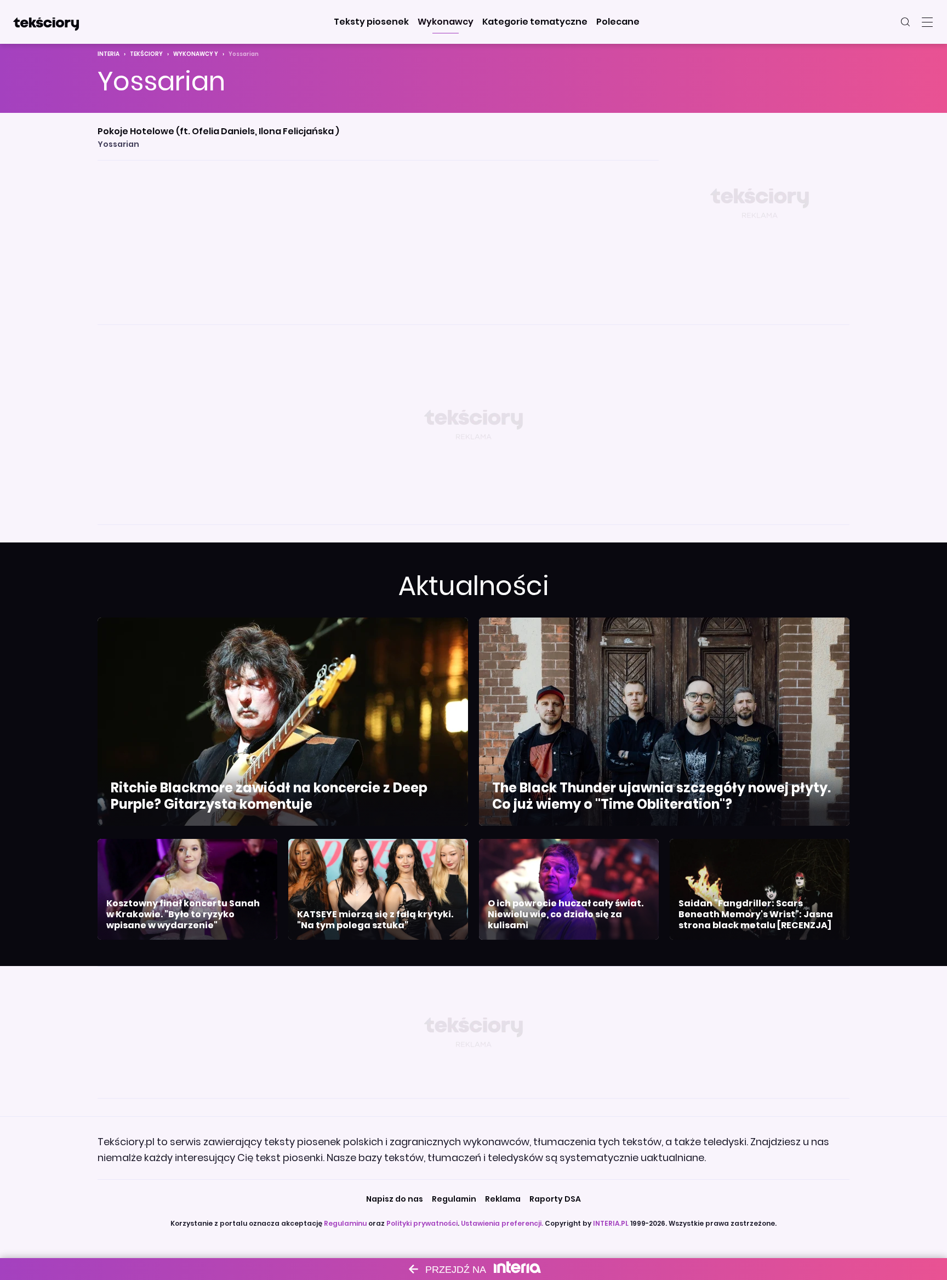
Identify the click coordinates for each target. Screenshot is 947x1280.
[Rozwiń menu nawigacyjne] (927, 22)
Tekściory (146, 54)
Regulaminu (345, 1223)
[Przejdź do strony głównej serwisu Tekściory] (46, 22)
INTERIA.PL (611, 1223)
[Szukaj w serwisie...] (905, 22)
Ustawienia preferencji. (502, 1223)
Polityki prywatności (422, 1223)
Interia (108, 54)
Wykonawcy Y (195, 54)
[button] (371, 22)
